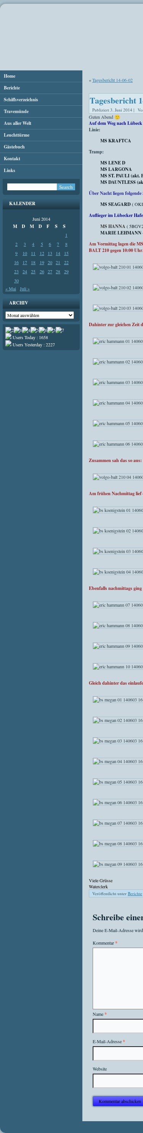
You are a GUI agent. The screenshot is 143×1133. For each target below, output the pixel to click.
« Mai (10, 288)
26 (42, 271)
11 (33, 253)
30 (16, 280)
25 (33, 271)
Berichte (12, 87)
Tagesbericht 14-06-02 (112, 80)
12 (42, 253)
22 (66, 262)
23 (16, 271)
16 (16, 262)
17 (24, 262)
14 (58, 253)
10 (24, 253)
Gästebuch (14, 146)
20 (50, 262)
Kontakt (12, 158)
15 (66, 253)
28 (58, 271)
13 (50, 253)
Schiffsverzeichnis (21, 99)
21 (58, 262)
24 (24, 271)
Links (9, 170)
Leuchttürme (16, 135)
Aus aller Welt (17, 123)
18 (33, 262)
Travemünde (16, 111)
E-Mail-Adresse (109, 1041)
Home (9, 76)
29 (66, 271)
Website (100, 1069)
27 (50, 271)
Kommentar (105, 943)
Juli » (25, 288)
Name (100, 1014)
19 (42, 262)
